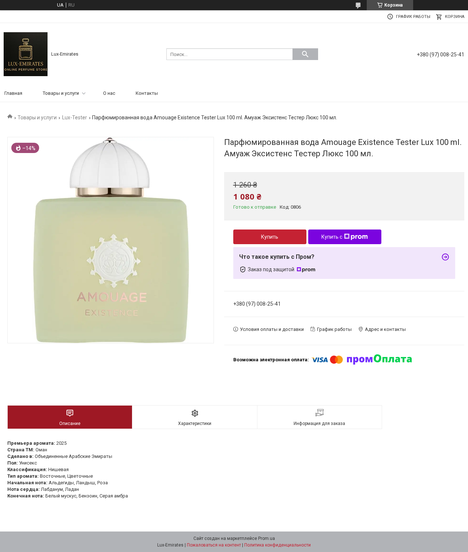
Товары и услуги (61, 93)
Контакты (147, 93)
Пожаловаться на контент (214, 545)
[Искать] (305, 54)
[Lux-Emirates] (26, 53)
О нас (109, 93)
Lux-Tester (74, 117)
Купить (269, 237)
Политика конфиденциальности (277, 545)
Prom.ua (266, 538)
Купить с (331, 237)
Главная (13, 93)
